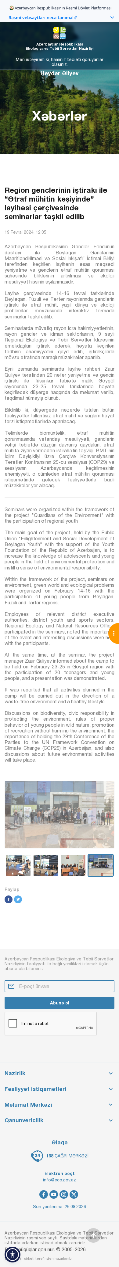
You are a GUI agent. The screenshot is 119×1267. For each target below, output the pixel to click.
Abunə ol (59, 1002)
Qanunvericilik (24, 1120)
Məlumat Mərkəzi (28, 1105)
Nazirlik (15, 1073)
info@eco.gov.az (59, 1179)
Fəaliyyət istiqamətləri (36, 1089)
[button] (12, 1254)
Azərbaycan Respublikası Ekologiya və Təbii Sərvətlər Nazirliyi (59, 46)
